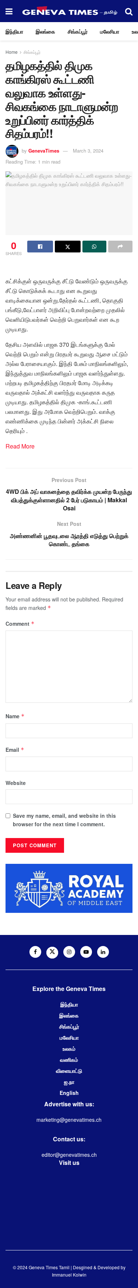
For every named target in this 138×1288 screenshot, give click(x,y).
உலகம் (69, 1048)
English (69, 1092)
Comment (20, 623)
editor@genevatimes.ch (69, 1154)
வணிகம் (69, 1059)
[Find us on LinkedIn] (103, 952)
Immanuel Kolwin (69, 1274)
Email (15, 749)
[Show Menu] (9, 11)
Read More (20, 446)
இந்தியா (14, 31)
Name (15, 716)
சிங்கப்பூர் (78, 31)
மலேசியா (109, 31)
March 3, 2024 (88, 150)
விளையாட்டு (69, 1070)
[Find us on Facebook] (35, 952)
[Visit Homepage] (69, 11)
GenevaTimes (43, 150)
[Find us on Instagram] (69, 952)
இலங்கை (45, 31)
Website (16, 782)
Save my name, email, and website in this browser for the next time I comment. (64, 819)
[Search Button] (128, 11)
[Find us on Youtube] (86, 952)
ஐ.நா (69, 1081)
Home (12, 52)
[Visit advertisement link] (69, 888)
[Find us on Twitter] (52, 953)
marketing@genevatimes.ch (69, 1119)
